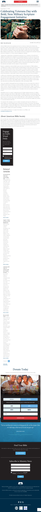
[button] (38, 1)
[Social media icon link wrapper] (18, 502)
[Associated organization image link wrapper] (16, 508)
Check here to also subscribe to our (8, 157)
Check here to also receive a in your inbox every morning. (20, 473)
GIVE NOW (20, 1)
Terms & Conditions (27, 504)
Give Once (29, 399)
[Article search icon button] (9, 361)
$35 (12, 406)
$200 (29, 409)
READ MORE (5, 217)
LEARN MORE (20, 453)
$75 (29, 406)
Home (11, 504)
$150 (11, 409)
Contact (20, 504)
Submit (6, 160)
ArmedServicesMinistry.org (6, 111)
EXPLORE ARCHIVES (5, 364)
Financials (16, 504)
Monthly (12, 399)
